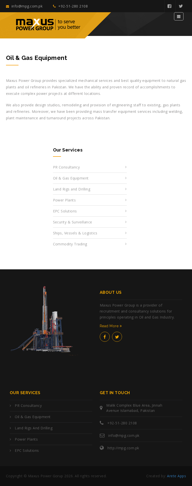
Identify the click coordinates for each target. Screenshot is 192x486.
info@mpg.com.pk (26, 6)
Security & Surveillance (72, 222)
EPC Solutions (65, 211)
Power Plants (64, 200)
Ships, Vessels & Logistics (75, 233)
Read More (110, 326)
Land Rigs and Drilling (71, 189)
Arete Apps (176, 476)
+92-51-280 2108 (72, 6)
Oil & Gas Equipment (71, 178)
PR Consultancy (66, 167)
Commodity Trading (70, 244)
